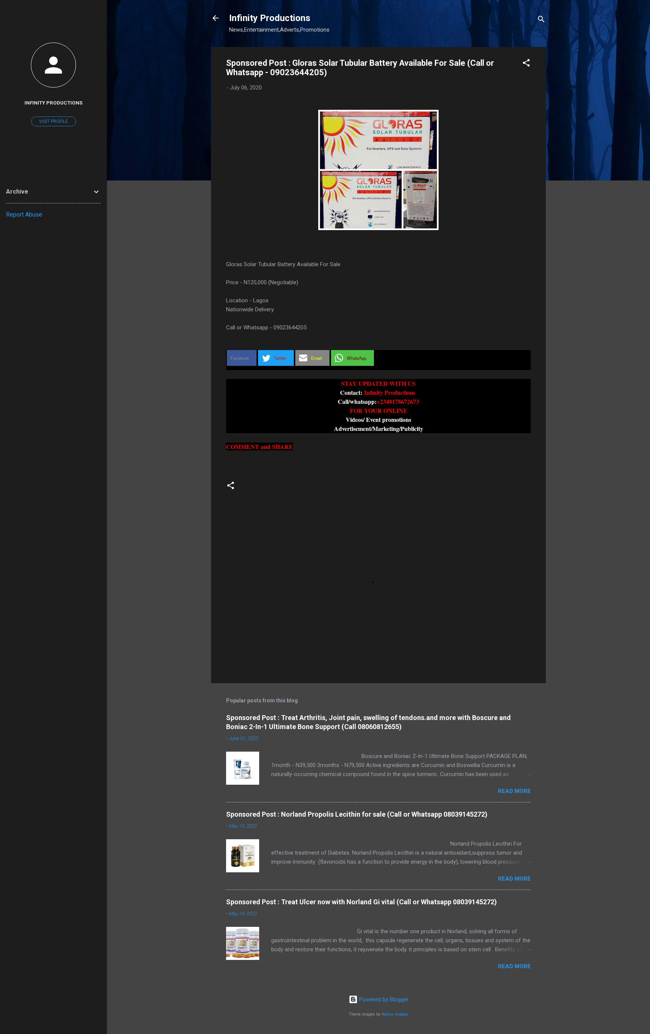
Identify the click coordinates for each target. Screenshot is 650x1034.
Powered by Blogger (383, 999)
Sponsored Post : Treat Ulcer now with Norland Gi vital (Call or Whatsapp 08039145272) (361, 902)
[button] (526, 64)
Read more (514, 791)
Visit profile (53, 121)
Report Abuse (24, 214)
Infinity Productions (269, 18)
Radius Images (394, 1014)
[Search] (541, 20)
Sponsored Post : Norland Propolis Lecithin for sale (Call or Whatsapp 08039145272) (356, 814)
